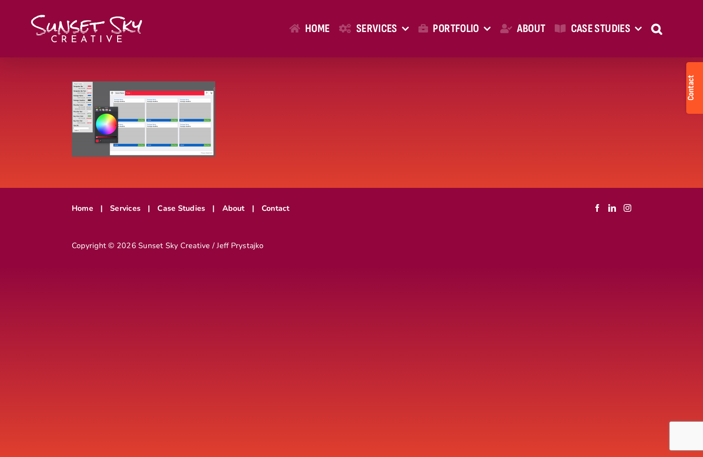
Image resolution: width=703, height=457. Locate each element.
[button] (656, 28)
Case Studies (181, 208)
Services (125, 208)
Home (82, 208)
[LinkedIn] (612, 208)
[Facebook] (597, 208)
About (233, 208)
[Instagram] (627, 208)
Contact (276, 208)
